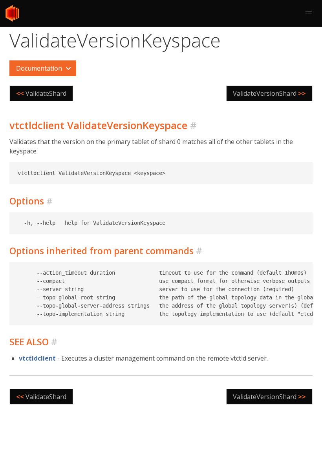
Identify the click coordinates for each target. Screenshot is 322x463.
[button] (308, 13)
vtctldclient (37, 358)
